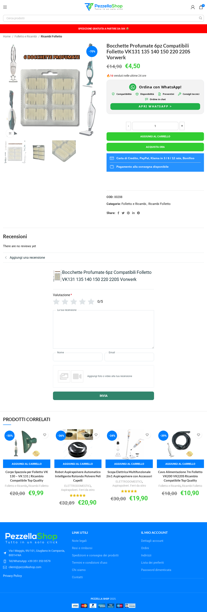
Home (7, 36)
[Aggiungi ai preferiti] (44, 434)
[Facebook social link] (118, 213)
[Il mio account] (193, 7)
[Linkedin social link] (133, 213)
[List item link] (34, 561)
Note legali (79, 541)
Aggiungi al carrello (155, 136)
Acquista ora (155, 146)
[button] (26, 464)
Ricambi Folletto (51, 36)
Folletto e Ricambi (26, 36)
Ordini (145, 548)
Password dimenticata (156, 570)
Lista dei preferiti (152, 562)
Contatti (77, 577)
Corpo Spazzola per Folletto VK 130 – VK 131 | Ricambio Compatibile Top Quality (26, 476)
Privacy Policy (12, 576)
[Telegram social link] (138, 213)
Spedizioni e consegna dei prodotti (95, 555)
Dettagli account (152, 541)
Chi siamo (79, 570)
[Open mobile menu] (5, 7)
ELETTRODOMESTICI (77, 485)
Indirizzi (146, 555)
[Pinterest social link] (128, 213)
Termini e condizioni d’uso (89, 562)
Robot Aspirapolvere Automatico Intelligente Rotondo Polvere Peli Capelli (78, 476)
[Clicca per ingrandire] (10, 133)
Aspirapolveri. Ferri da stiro (78, 489)
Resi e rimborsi (82, 548)
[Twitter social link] (123, 213)
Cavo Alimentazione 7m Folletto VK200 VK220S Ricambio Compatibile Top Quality (180, 476)
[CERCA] (200, 18)
